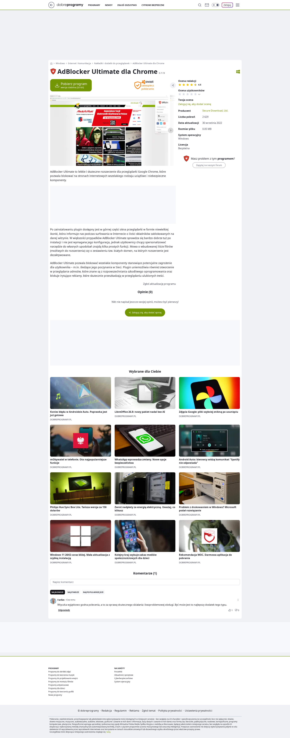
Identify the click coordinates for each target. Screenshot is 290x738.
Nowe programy (55, 695)
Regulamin (120, 710)
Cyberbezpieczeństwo (123, 678)
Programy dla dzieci (56, 688)
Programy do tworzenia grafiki (61, 691)
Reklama (134, 710)
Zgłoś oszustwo (127, 5)
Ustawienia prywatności (198, 710)
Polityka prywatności (170, 710)
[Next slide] (170, 130)
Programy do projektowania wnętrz (63, 678)
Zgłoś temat (149, 710)
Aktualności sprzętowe (123, 675)
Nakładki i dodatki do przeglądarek (111, 63)
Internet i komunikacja (79, 63)
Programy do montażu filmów (60, 681)
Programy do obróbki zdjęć (59, 671)
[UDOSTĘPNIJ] (173, 85)
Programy (94, 5)
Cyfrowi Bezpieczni (153, 5)
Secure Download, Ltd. (215, 110)
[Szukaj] (199, 5)
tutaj (108, 732)
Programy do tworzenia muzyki (61, 675)
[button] (237, 5)
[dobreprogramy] (72, 4)
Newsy (109, 5)
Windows (60, 63)
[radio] (179, 84)
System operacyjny (122, 681)
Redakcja (107, 710)
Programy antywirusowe (58, 685)
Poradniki (118, 671)
